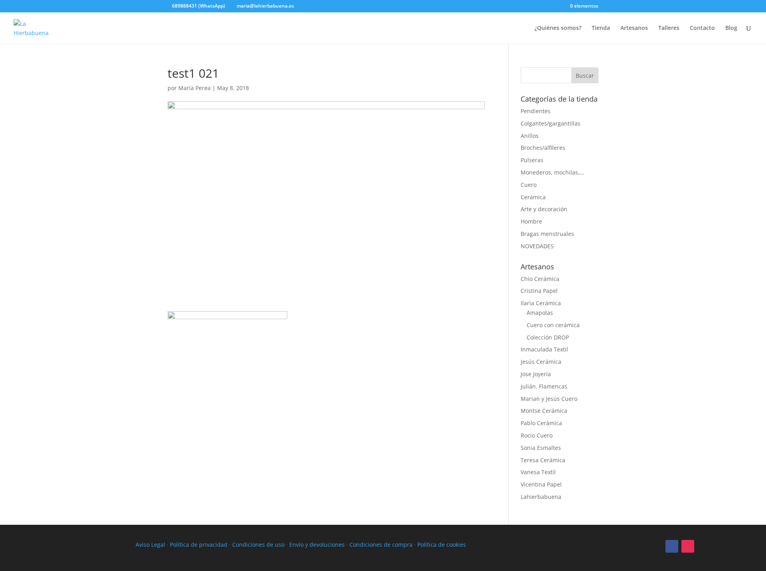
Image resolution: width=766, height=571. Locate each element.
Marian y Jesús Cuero (549, 398)
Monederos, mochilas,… (552, 172)
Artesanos (634, 28)
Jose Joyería (536, 374)
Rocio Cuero (537, 435)
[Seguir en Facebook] (671, 546)
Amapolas (540, 312)
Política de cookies (441, 544)
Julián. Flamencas (544, 386)
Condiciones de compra (381, 544)
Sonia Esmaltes (541, 447)
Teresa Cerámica (543, 460)
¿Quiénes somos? (558, 28)
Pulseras (532, 160)
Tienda (601, 28)
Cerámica (533, 197)
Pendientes (536, 111)
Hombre (531, 221)
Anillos (530, 135)
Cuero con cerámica (553, 325)
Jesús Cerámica (541, 361)
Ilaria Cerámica (541, 303)
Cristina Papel (539, 290)
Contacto (702, 28)
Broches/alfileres (543, 147)
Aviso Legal (150, 544)
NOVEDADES (537, 246)
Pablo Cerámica (541, 423)
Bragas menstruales (547, 233)
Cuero (529, 184)
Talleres (668, 28)
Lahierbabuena (541, 496)
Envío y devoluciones (317, 544)
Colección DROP (548, 337)
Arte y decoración (544, 209)
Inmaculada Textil (544, 349)
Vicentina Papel (541, 484)
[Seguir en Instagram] (687, 546)
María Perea (194, 88)
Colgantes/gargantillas (550, 123)
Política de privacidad (198, 544)
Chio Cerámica (540, 279)
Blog (731, 28)
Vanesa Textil (538, 472)
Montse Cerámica (544, 410)
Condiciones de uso (258, 544)
